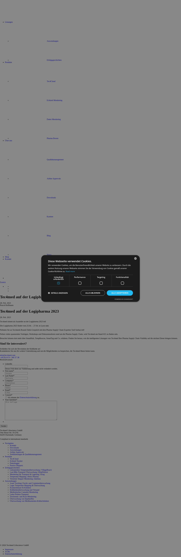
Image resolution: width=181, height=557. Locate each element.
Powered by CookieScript (124, 299)
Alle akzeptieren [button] (119, 293)
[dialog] (90, 278)
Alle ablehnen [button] (92, 293)
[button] (58, 293)
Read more (70, 271)
